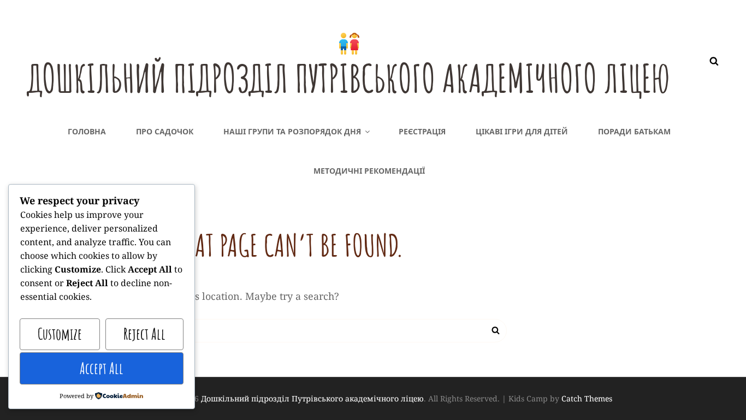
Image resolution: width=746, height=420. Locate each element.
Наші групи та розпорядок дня (292, 131)
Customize (60, 334)
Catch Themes (586, 398)
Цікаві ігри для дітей (522, 131)
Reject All (144, 334)
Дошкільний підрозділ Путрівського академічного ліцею (348, 78)
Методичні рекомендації (369, 170)
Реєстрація (422, 131)
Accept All (101, 368)
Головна (87, 131)
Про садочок (164, 131)
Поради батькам (634, 131)
